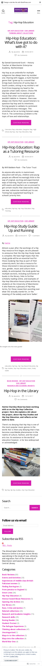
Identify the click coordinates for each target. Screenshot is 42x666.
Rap (30, 132)
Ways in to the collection (13, 635)
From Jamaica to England (13, 589)
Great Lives (7, 592)
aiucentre (17, 52)
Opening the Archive (11, 602)
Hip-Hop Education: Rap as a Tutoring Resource (21, 149)
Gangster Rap (27, 129)
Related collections (10, 611)
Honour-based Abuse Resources (16, 598)
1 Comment (36, 236)
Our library (29, 31)
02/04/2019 (22, 236)
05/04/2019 (29, 52)
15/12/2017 (29, 396)
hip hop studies (16, 490)
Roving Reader (8, 620)
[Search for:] (15, 508)
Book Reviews (12, 381)
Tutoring (8, 211)
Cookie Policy (14, 656)
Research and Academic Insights (21, 386)
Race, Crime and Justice (12, 608)
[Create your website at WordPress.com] (21, 2)
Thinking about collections (21, 33)
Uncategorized (8, 632)
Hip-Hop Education (15, 31)
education (18, 129)
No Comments (22, 55)
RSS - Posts (7, 545)
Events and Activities (11, 577)
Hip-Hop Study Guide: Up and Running (21, 228)
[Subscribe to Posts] (21, 543)
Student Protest (9, 623)
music (29, 368)
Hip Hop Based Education (26, 366)
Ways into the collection (13, 638)
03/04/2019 (29, 157)
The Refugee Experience (13, 626)
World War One (8, 641)
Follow (7, 531)
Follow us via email (14, 520)
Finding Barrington (10, 586)
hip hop (12, 132)
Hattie (7, 243)
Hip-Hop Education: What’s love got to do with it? (21, 42)
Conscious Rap (10, 129)
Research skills (8, 617)
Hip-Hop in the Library (21, 390)
